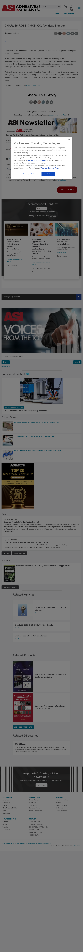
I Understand (48, 174)
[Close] (69, 140)
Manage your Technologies (31, 174)
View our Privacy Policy (49, 168)
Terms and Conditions (37, 160)
